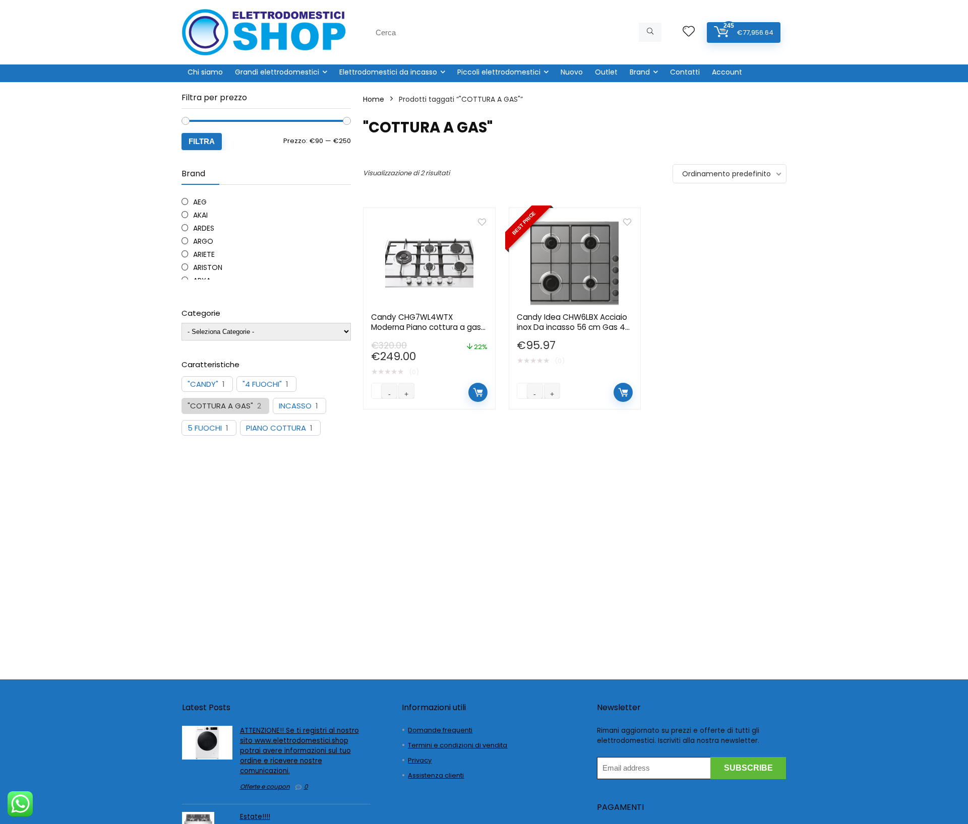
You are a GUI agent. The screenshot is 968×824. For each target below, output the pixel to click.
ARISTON (207, 267)
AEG (200, 202)
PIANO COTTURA (276, 428)
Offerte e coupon (265, 786)
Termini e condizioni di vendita (457, 745)
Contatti (685, 72)
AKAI (200, 215)
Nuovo (572, 72)
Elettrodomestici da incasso (388, 72)
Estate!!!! (255, 816)
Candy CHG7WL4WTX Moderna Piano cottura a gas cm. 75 (426, 327)
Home (373, 99)
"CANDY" (203, 384)
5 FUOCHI (205, 428)
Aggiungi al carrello (478, 392)
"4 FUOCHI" (262, 384)
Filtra (202, 141)
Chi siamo (205, 72)
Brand (640, 72)
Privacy (420, 760)
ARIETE (204, 254)
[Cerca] (650, 32)
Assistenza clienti (436, 775)
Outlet (606, 72)
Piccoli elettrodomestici (498, 72)
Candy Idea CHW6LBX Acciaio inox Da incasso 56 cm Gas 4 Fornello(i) (572, 327)
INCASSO (295, 406)
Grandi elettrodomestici (277, 72)
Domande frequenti (440, 730)
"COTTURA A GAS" (220, 406)
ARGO (203, 241)
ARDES (203, 228)
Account (727, 72)
